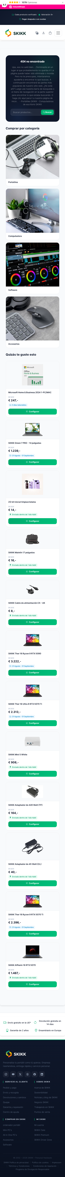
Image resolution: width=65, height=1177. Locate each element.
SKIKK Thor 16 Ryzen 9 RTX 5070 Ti (25, 914)
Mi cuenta (39, 1125)
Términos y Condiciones (19, 1166)
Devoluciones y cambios (14, 1097)
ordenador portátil (11, 1125)
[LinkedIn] (42, 1074)
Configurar (34, 411)
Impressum (56, 1162)
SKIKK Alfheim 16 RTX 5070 (22, 965)
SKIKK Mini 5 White (17, 754)
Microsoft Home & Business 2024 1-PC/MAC (29, 392)
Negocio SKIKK (41, 1102)
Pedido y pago (9, 1087)
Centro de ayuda (11, 1112)
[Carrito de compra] (50, 33)
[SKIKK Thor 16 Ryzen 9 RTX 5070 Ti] (32, 901)
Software (7, 1144)
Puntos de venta (42, 1112)
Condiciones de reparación (44, 1166)
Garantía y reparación (13, 1107)
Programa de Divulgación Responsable (32, 1169)
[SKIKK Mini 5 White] (32, 741)
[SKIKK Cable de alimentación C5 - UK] (32, 589)
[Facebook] (34, 1074)
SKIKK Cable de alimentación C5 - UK (26, 603)
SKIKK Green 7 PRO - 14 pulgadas (24, 443)
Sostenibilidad (40, 1092)
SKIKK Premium (41, 1135)
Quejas (6, 1102)
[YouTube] (13, 1074)
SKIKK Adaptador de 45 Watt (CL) (24, 864)
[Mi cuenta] (44, 33)
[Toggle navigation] (58, 33)
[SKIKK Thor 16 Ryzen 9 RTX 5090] (32, 640)
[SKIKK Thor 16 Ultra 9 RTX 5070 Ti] (32, 690)
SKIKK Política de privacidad (16, 1162)
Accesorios (8, 1140)
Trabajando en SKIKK (44, 1107)
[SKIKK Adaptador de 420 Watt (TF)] (32, 791)
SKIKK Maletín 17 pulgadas (21, 552)
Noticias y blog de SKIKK (46, 1097)
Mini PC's (7, 1130)
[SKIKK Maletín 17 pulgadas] (32, 539)
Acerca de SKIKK (42, 1087)
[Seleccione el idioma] (37, 33)
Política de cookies (40, 1162)
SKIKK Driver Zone (43, 1140)
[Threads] (27, 1074)
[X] (20, 1074)
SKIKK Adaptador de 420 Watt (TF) (25, 805)
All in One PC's (10, 1135)
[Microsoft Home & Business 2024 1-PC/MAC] (32, 374)
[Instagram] (6, 1074)
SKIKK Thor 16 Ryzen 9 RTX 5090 (24, 653)
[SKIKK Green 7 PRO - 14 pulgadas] (32, 429)
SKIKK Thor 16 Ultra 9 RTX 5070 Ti (25, 704)
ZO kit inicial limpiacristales (22, 502)
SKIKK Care (39, 1130)
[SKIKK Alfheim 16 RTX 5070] (32, 951)
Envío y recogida (11, 1092)
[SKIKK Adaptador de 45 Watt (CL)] (32, 846)
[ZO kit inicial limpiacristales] (32, 484)
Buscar (48, 112)
